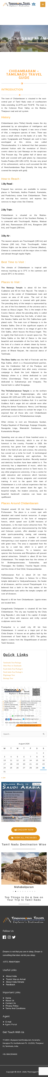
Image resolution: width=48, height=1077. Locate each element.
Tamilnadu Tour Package (12, 663)
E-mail (8, 1022)
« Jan (3, 778)
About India (11, 976)
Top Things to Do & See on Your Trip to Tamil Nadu (24, 898)
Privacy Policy (11, 1006)
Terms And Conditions (15, 1008)
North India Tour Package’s (13, 672)
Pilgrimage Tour (9, 675)
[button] (4, 871)
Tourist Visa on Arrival (15, 979)
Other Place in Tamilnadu (12, 666)
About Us (9, 1000)
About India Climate (15, 982)
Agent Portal (11, 1024)
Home (8, 998)
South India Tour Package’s (13, 669)
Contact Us (10, 1003)
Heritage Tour (8, 678)
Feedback (10, 985)
